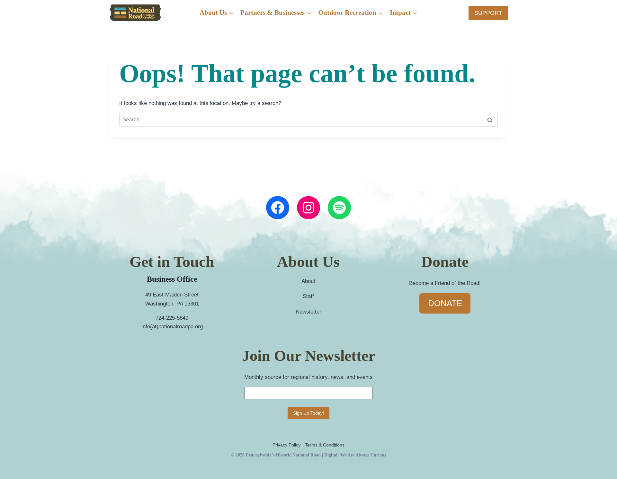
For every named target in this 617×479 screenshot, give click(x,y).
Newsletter (308, 312)
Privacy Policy (286, 444)
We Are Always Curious (363, 454)
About (308, 281)
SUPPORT (488, 13)
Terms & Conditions (324, 444)
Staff (308, 296)
